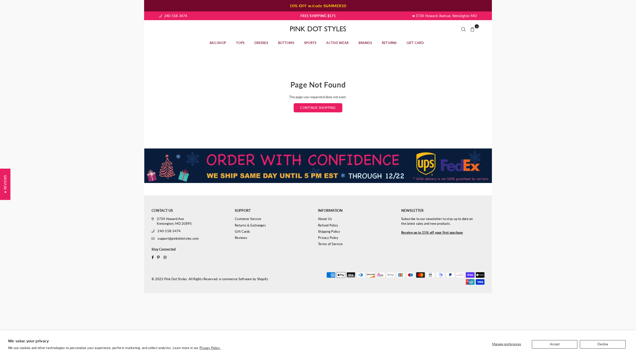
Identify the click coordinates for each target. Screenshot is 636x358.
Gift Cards (242, 231)
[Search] (463, 29)
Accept (555, 344)
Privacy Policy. (210, 348)
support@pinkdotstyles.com (178, 238)
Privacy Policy (328, 238)
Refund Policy (328, 225)
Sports (310, 43)
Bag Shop (218, 43)
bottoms (286, 43)
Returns (389, 43)
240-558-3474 (175, 16)
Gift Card (415, 43)
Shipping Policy (329, 231)
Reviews (241, 238)
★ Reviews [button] (5, 184)
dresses (261, 43)
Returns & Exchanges (250, 225)
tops (240, 43)
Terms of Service (330, 244)
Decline (602, 344)
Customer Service (248, 219)
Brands (365, 43)
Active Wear (337, 43)
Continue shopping (318, 108)
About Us (325, 219)
